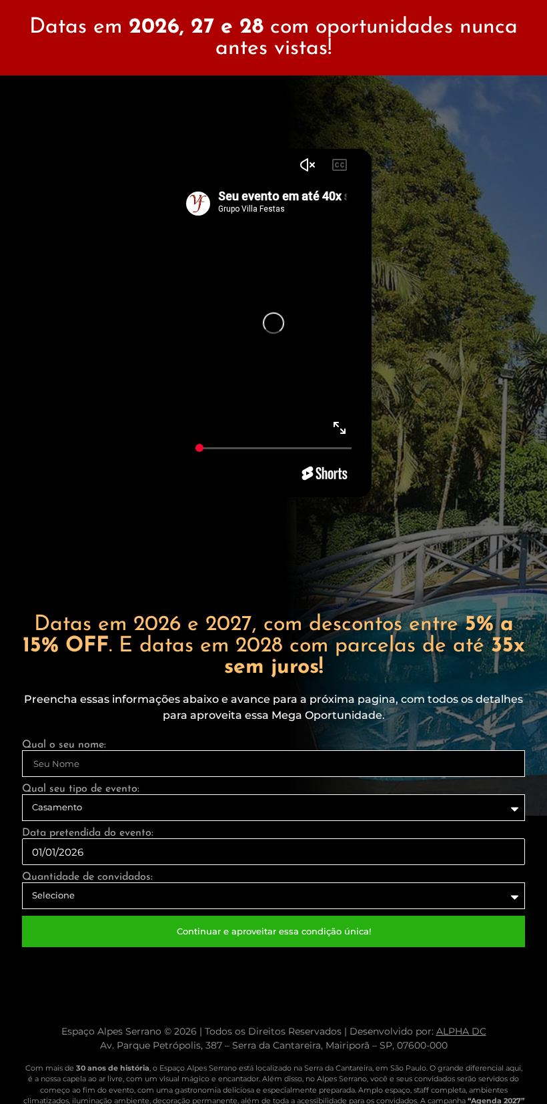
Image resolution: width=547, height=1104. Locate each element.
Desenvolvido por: (418, 1031)
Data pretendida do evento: (87, 833)
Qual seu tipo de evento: (80, 789)
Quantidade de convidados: (87, 877)
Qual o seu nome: (64, 745)
